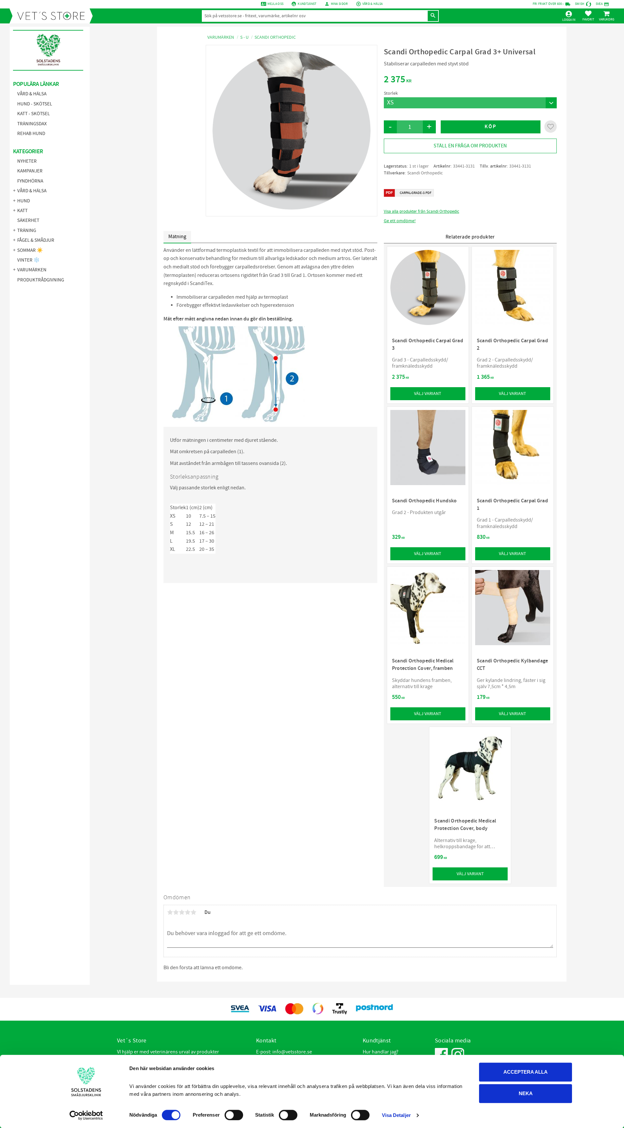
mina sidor (339, 4)
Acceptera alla (525, 1072)
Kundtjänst (307, 4)
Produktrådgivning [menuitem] (40, 280)
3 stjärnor (182, 912)
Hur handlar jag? (380, 1052)
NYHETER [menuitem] (27, 161)
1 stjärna (170, 912)
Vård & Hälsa (372, 4)
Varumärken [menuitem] (31, 270)
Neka (526, 1093)
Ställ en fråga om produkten (470, 146)
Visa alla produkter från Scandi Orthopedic (421, 211)
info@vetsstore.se (292, 1052)
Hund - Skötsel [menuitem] (34, 104)
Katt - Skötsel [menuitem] (33, 114)
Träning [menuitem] (26, 230)
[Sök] (433, 16)
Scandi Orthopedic (425, 173)
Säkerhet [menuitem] (28, 220)
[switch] (234, 1115)
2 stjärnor (176, 912)
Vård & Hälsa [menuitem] (31, 94)
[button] (588, 15)
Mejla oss (275, 4)
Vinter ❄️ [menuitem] (28, 260)
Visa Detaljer (396, 1115)
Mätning (177, 236)
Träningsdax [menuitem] (32, 124)
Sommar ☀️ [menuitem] (30, 250)
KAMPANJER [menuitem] (30, 171)
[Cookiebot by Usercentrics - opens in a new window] (86, 1115)
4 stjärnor (187, 912)
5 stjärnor (193, 912)
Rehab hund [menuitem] (31, 133)
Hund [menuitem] (23, 201)
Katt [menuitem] (22, 211)
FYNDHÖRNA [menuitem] (30, 181)
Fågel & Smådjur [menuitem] (35, 240)
